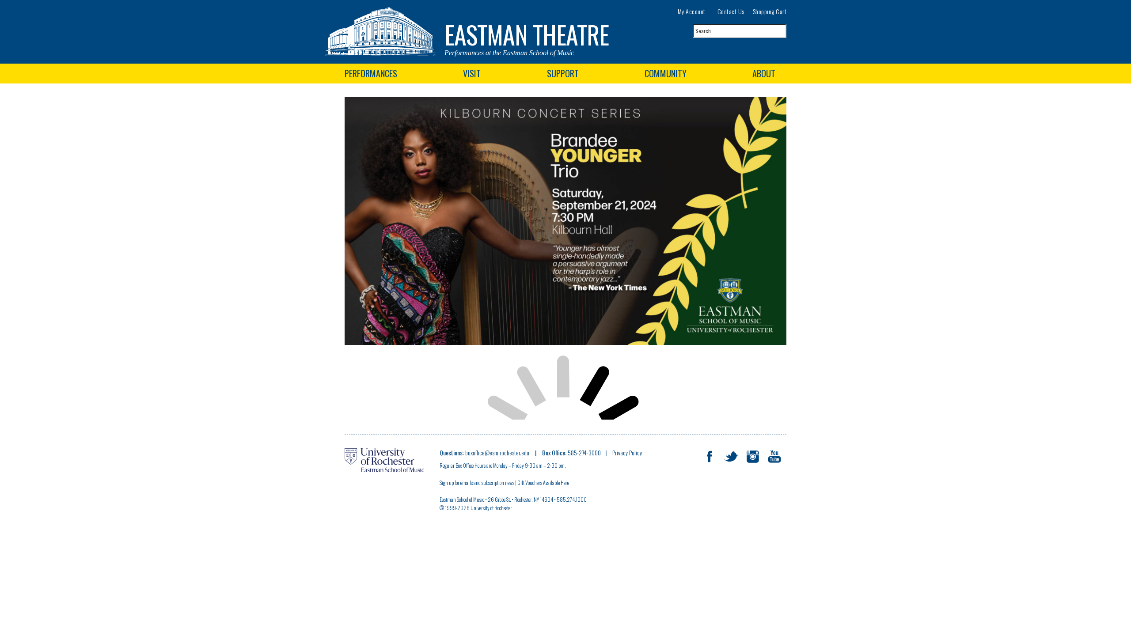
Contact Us (730, 11)
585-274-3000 (584, 452)
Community (666, 73)
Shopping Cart (770, 11)
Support (563, 73)
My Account (692, 11)
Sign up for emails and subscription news (477, 482)
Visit (472, 73)
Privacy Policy (627, 452)
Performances (371, 73)
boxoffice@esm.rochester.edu (498, 452)
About (763, 73)
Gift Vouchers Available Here (543, 482)
